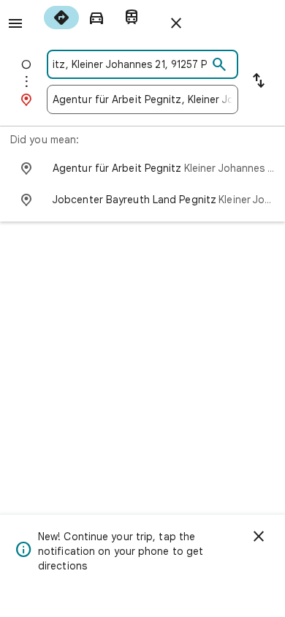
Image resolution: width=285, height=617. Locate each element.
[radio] (61, 17)
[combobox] (130, 64)
